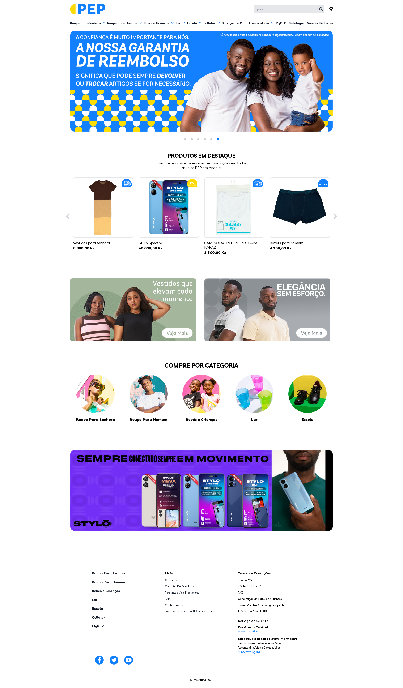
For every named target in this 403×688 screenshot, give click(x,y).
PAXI (240, 592)
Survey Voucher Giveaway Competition (262, 605)
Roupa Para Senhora (86, 23)
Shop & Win (245, 580)
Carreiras (171, 580)
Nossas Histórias (320, 23)
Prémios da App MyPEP (252, 611)
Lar (178, 23)
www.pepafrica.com (251, 631)
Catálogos (297, 23)
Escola (192, 23)
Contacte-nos (174, 605)
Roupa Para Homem (122, 23)
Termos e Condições (254, 573)
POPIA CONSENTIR (249, 586)
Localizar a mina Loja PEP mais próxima (189, 611)
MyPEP (281, 23)
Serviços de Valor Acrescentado (246, 23)
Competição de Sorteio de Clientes (260, 599)
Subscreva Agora (249, 652)
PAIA (168, 599)
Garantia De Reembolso (180, 586)
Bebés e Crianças (157, 23)
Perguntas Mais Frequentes (182, 592)
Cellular (209, 23)
